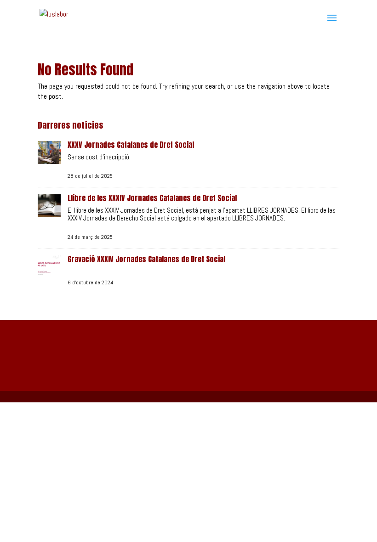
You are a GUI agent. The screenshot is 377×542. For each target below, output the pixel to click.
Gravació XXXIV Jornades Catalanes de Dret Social (146, 259)
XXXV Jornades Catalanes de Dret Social (131, 144)
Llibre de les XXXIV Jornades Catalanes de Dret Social (152, 197)
